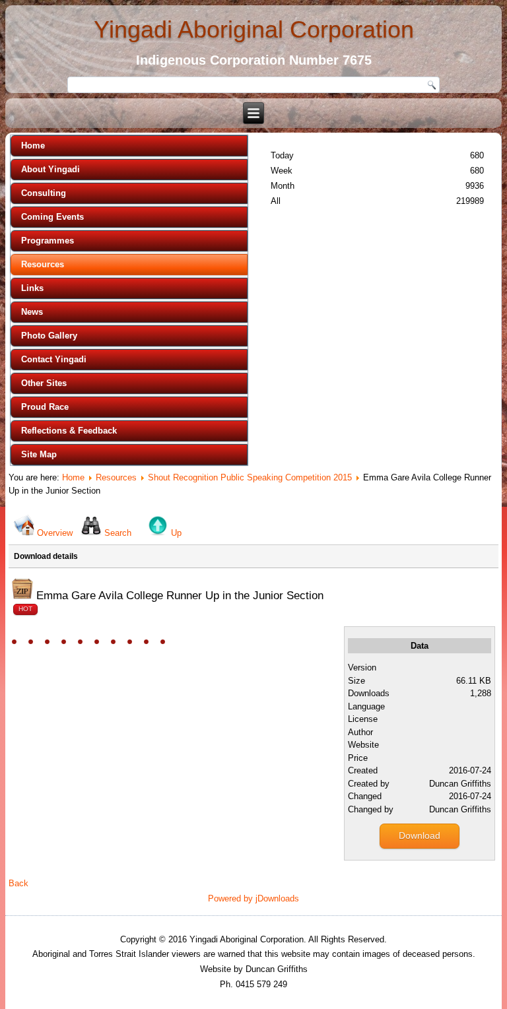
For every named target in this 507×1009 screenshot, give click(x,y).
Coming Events (52, 217)
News (32, 312)
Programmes (47, 240)
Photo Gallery (49, 336)
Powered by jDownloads (253, 898)
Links (32, 288)
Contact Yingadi (53, 359)
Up (176, 533)
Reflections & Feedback (69, 431)
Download (419, 835)
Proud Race (45, 407)
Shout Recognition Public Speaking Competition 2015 (250, 477)
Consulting (43, 193)
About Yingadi (50, 169)
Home (33, 145)
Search (117, 533)
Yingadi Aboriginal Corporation (254, 29)
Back (18, 883)
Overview (55, 533)
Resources (42, 264)
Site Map (39, 454)
